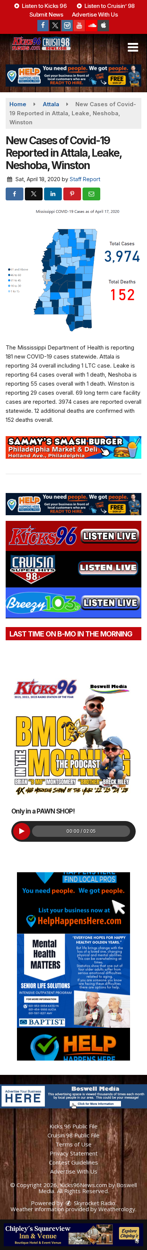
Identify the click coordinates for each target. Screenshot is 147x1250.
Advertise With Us (95, 14)
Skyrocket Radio (93, 1203)
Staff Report (85, 179)
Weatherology (116, 1209)
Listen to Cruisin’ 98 (109, 5)
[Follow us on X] (55, 25)
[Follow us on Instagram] (67, 25)
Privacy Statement (74, 1153)
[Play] (21, 831)
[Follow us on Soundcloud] (91, 25)
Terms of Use (73, 1144)
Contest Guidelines (73, 1162)
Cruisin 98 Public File (73, 1135)
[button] (132, 47)
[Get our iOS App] (103, 25)
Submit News (46, 14)
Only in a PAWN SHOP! (43, 811)
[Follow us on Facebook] (43, 25)
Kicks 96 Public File (73, 1126)
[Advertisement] (73, 75)
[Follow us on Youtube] (79, 25)
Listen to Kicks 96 (44, 5)
